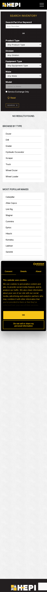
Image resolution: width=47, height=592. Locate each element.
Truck (8, 164)
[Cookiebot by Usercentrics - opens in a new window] (33, 264)
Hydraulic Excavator (15, 152)
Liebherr (9, 246)
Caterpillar (10, 197)
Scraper (9, 158)
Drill (7, 140)
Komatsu (10, 239)
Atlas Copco (11, 203)
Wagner (9, 215)
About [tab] (38, 271)
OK (23, 315)
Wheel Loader (12, 176)
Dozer (8, 133)
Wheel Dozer (12, 170)
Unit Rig (9, 209)
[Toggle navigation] (43, 5)
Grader (9, 146)
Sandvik (9, 252)
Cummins (10, 221)
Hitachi (9, 233)
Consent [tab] (8, 271)
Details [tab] (23, 271)
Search (11, 105)
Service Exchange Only (18, 91)
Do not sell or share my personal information (23, 324)
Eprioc (8, 227)
